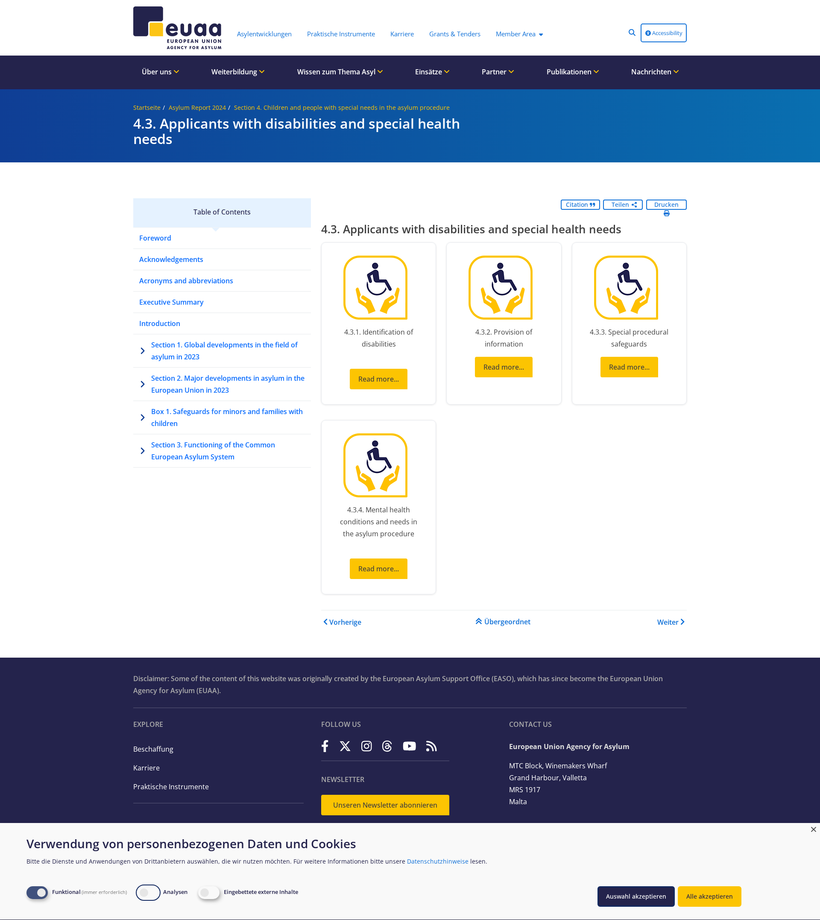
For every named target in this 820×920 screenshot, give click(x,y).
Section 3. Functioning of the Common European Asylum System (213, 450)
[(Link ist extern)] (325, 746)
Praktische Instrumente (171, 786)
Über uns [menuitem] (157, 71)
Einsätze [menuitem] (429, 71)
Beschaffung (153, 749)
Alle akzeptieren (709, 896)
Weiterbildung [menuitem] (235, 71)
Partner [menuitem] (495, 71)
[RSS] (431, 746)
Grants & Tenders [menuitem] (454, 33)
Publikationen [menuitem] (570, 71)
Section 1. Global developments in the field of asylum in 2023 (224, 351)
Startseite (147, 107)
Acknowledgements (171, 259)
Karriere (146, 768)
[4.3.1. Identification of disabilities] (378, 290)
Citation (578, 204)
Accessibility (666, 33)
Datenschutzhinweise (438, 861)
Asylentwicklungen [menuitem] (264, 33)
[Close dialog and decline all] (813, 828)
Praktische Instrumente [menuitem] (341, 33)
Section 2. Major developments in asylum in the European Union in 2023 (228, 384)
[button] (632, 32)
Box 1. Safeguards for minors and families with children (227, 417)
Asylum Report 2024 (197, 107)
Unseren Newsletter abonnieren (385, 805)
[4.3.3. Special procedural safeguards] (629, 290)
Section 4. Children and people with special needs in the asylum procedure (342, 107)
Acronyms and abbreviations (186, 280)
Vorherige (345, 622)
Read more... (378, 379)
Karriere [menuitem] (402, 33)
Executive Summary (171, 302)
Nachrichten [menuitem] (652, 71)
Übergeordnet (507, 621)
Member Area (516, 33)
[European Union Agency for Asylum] (179, 27)
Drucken (666, 204)
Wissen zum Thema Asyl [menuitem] (337, 71)
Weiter (668, 622)
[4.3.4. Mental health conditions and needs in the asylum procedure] (378, 467)
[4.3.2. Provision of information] (504, 290)
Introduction (159, 323)
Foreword (155, 238)
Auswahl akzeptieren (636, 896)
